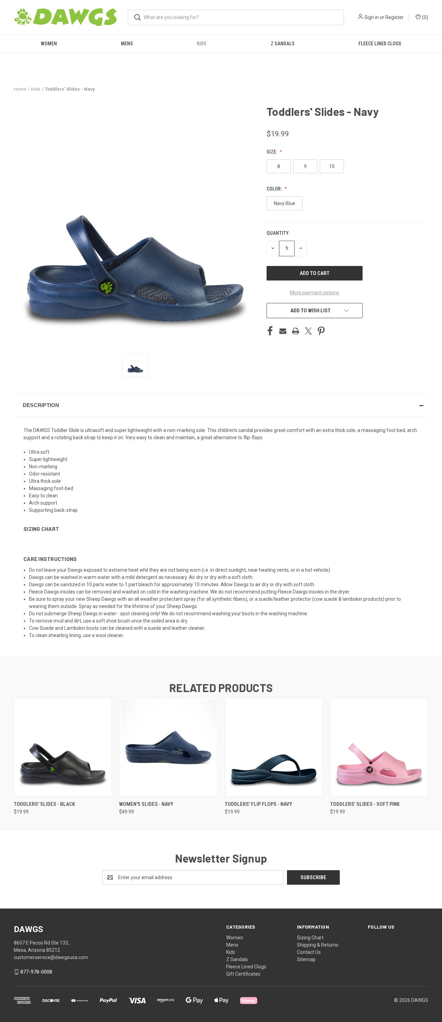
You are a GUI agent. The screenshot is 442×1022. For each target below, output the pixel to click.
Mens (127, 43)
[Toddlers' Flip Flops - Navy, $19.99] (273, 747)
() (424, 17)
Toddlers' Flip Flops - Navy (258, 804)
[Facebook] (270, 331)
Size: (272, 152)
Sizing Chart (310, 937)
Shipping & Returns (317, 945)
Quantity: (278, 233)
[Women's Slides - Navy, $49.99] (168, 747)
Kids (201, 43)
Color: (275, 189)
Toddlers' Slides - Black (44, 804)
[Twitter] (308, 331)
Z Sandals (283, 43)
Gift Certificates (243, 974)
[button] (221, 405)
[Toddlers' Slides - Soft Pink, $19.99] (379, 747)
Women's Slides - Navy (146, 804)
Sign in (371, 17)
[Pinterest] (321, 331)
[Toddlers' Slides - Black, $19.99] (62, 747)
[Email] (282, 331)
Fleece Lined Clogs (379, 43)
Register (394, 17)
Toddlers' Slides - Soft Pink (365, 804)
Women (49, 43)
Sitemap (306, 959)
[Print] (295, 331)
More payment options (314, 292)
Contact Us (309, 952)
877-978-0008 (36, 972)
